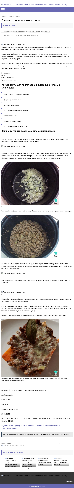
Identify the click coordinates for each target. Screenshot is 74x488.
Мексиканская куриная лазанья (44, 463)
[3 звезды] (11, 445)
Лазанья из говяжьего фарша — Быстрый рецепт (11, 466)
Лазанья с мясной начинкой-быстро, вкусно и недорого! (27, 466)
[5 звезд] (14, 445)
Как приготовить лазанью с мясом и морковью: (20, 35)
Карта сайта (69, 481)
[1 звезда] (4, 445)
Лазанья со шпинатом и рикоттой (61, 463)
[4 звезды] (12, 445)
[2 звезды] (9, 445)
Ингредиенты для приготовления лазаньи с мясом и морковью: (25, 32)
